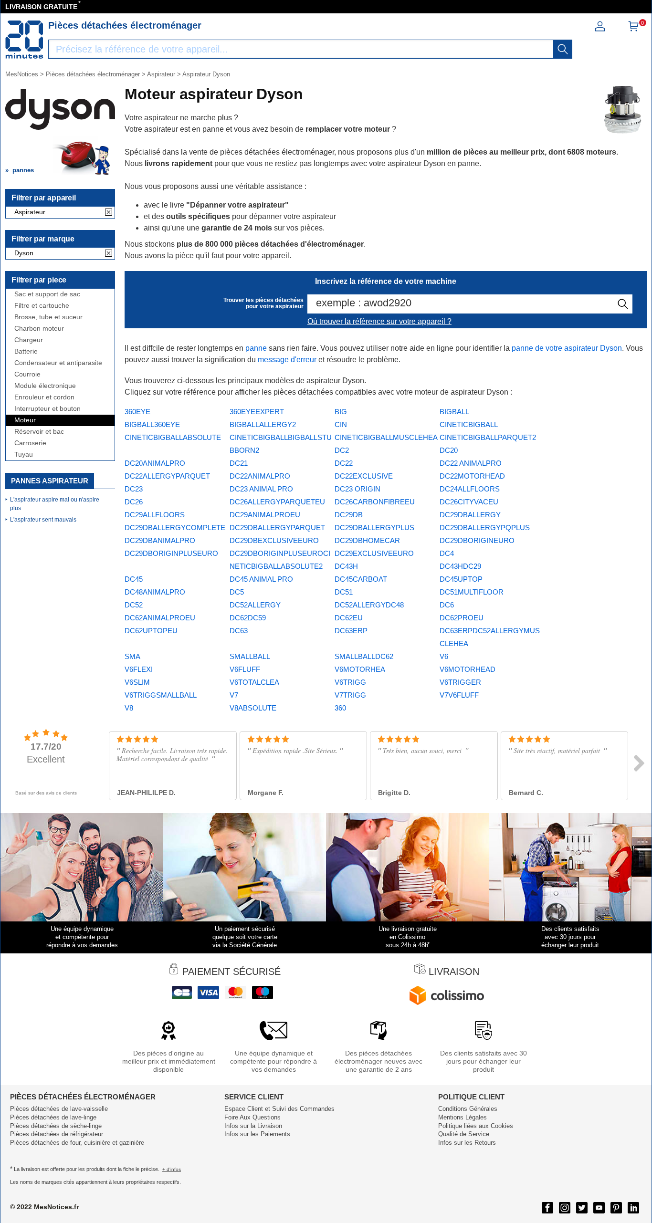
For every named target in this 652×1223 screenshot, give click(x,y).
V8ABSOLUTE (253, 708)
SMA (132, 656)
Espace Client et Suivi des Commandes (279, 1108)
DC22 (344, 463)
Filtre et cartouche (41, 305)
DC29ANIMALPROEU (265, 515)
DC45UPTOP (461, 579)
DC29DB (349, 515)
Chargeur (28, 340)
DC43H (346, 566)
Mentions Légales (462, 1117)
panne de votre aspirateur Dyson (567, 348)
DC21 (239, 463)
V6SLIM (137, 682)
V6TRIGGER (460, 682)
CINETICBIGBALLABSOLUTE (173, 437)
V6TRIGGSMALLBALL (161, 695)
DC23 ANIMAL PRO (261, 489)
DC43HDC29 (460, 566)
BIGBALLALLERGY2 (263, 424)
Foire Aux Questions (252, 1117)
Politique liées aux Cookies (475, 1125)
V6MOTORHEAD (467, 669)
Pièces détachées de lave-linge (53, 1117)
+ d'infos (171, 1169)
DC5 (237, 592)
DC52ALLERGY (255, 605)
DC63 (239, 631)
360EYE (137, 412)
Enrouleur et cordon (44, 397)
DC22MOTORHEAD (472, 476)
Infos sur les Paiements (257, 1134)
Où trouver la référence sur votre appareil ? (379, 321)
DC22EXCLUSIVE (364, 476)
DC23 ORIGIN (357, 489)
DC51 (344, 592)
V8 (129, 708)
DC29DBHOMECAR (367, 540)
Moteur (25, 420)
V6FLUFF (245, 669)
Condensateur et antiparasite (58, 362)
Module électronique (45, 385)
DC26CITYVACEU (469, 502)
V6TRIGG (350, 682)
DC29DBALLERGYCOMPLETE (175, 527)
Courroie (27, 374)
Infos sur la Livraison (253, 1125)
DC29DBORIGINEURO (477, 540)
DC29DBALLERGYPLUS (374, 527)
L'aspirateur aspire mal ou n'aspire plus (54, 504)
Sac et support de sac (47, 294)
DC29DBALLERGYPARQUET (277, 527)
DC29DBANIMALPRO (160, 540)
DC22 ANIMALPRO (471, 463)
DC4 (447, 553)
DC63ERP (351, 631)
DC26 (134, 502)
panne (256, 348)
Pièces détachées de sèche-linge (56, 1125)
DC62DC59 (248, 618)
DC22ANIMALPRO (260, 476)
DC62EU (349, 618)
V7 (234, 695)
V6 (444, 656)
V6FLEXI (139, 669)
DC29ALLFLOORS (155, 515)
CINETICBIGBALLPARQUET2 (488, 437)
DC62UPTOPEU (151, 631)
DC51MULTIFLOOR (472, 592)
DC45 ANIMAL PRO (261, 579)
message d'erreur (287, 359)
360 (340, 708)
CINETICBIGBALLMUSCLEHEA (386, 437)
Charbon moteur (39, 328)
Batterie (26, 351)
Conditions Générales (467, 1108)
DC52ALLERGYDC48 (369, 605)
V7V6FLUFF (459, 695)
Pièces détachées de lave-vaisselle (59, 1108)
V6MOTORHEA (360, 669)
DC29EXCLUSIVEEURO (374, 553)
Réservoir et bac (39, 431)
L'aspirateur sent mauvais (43, 519)
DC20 (449, 450)
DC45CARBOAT (361, 579)
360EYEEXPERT (257, 412)
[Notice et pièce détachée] (24, 40)
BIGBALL (454, 412)
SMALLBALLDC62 (364, 656)
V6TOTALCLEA (254, 682)
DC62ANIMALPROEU (160, 618)
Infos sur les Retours (467, 1142)
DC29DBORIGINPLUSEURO (171, 553)
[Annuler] (108, 213)
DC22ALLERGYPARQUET (167, 476)
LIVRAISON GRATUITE (41, 6)
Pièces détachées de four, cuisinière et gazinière (77, 1142)
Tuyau (23, 454)
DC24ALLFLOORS (470, 489)
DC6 (447, 605)
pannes (23, 170)
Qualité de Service (463, 1134)
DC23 (134, 489)
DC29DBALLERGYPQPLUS (485, 527)
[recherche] (562, 49)
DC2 (342, 450)
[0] (633, 29)
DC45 (134, 579)
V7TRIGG (350, 695)
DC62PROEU (462, 618)
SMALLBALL (250, 656)
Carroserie (30, 443)
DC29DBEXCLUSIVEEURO (274, 540)
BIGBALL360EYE (152, 424)
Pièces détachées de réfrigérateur (56, 1134)
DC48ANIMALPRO (155, 592)
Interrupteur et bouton (47, 408)
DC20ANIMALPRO (155, 463)
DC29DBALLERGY (470, 515)
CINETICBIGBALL (469, 424)
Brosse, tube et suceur (48, 317)
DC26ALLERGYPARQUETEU (277, 502)
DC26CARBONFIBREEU (375, 502)
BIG (341, 412)
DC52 (134, 605)
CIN (341, 424)
